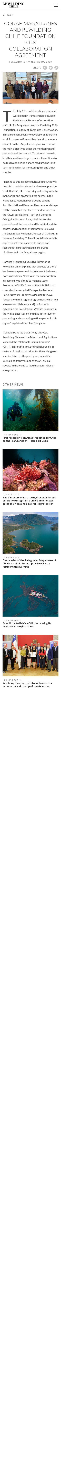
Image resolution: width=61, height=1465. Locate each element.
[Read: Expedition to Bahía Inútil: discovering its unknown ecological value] (30, 602)
